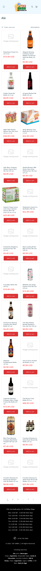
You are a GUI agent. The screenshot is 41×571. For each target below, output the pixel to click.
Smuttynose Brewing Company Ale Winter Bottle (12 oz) (10, 324)
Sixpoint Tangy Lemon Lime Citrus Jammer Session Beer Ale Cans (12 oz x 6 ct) (10, 209)
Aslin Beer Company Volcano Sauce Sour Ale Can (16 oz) (10, 169)
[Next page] (33, 499)
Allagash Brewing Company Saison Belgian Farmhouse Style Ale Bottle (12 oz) (29, 55)
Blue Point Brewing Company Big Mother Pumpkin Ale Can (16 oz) (10, 440)
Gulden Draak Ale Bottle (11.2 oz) (9, 94)
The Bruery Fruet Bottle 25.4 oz (28, 399)
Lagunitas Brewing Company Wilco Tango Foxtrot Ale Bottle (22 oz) (10, 401)
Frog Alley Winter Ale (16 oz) (10, 285)
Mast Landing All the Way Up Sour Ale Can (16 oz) (30, 248)
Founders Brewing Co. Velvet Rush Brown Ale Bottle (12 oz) (30, 439)
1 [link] (7, 499)
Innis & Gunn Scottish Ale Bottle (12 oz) (30, 361)
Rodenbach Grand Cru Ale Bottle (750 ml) (30, 208)
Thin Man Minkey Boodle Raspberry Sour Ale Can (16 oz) (29, 324)
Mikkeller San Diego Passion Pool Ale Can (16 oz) (30, 286)
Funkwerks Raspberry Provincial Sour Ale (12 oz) (10, 248)
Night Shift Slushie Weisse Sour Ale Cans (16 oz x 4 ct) (10, 131)
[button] (4, 7)
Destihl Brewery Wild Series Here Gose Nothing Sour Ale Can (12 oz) (30, 170)
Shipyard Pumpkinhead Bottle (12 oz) (10, 362)
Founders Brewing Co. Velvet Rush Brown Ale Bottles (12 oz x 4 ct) (30, 479)
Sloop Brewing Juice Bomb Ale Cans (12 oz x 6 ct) (30, 131)
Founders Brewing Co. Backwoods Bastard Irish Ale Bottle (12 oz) (10, 479)
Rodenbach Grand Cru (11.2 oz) (10, 53)
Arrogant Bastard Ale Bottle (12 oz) (29, 94)
